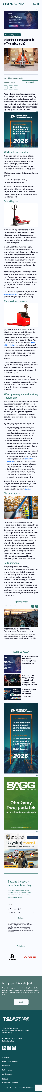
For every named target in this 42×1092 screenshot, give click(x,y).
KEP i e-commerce (7, 1074)
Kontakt (21, 1002)
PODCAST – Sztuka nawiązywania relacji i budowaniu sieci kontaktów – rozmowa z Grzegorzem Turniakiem (29, 680)
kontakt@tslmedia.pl (8, 1041)
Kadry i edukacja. (7, 1070)
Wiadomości (5, 1057)
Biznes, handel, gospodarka (12, 35)
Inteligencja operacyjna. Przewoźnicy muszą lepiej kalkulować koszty (19, 629)
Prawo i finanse (6, 1066)
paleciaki (28, 489)
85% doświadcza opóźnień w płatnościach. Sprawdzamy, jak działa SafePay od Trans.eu (30, 659)
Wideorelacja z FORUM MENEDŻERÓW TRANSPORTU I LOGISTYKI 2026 (29, 692)
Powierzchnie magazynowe (10, 1082)
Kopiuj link (29, 82)
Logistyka (5, 1078)
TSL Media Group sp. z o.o (16, 1088)
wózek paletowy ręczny (11, 294)
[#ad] (21, 20)
